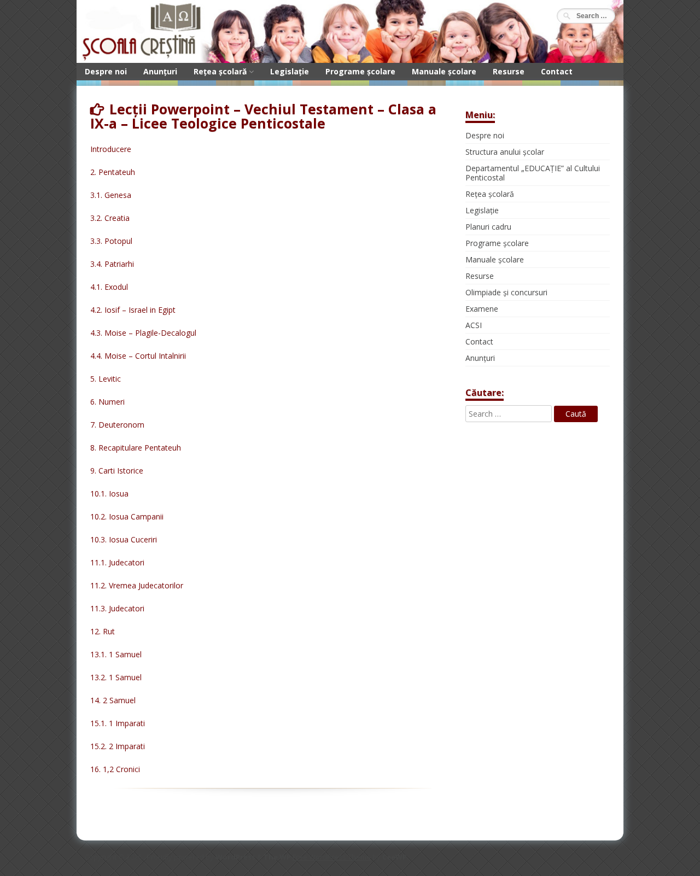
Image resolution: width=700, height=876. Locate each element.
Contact (557, 71)
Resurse (508, 71)
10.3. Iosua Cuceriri (123, 539)
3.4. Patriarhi (112, 264)
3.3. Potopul (111, 241)
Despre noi (106, 71)
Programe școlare (360, 71)
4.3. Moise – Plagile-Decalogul (143, 333)
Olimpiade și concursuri (506, 292)
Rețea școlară (220, 71)
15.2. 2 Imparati (117, 746)
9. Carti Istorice (116, 470)
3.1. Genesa (110, 195)
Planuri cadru (488, 226)
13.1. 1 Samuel (116, 654)
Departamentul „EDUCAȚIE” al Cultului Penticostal (532, 173)
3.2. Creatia (110, 218)
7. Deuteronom (117, 424)
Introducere (110, 149)
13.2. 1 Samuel (116, 677)
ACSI (473, 325)
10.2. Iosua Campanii (127, 516)
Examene (481, 308)
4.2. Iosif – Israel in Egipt (133, 310)
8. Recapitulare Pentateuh (135, 447)
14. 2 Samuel (113, 700)
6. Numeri (107, 401)
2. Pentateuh (112, 172)
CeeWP (394, 857)
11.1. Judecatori (117, 562)
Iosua (119, 493)
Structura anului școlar (504, 152)
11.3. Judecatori (117, 608)
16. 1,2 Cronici (115, 769)
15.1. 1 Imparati (117, 723)
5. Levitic (105, 378)
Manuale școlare (444, 71)
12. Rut (102, 631)
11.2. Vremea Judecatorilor (136, 585)
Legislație (289, 71)
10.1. (99, 493)
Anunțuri (160, 71)
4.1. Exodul (109, 287)
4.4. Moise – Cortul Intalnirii (138, 356)
